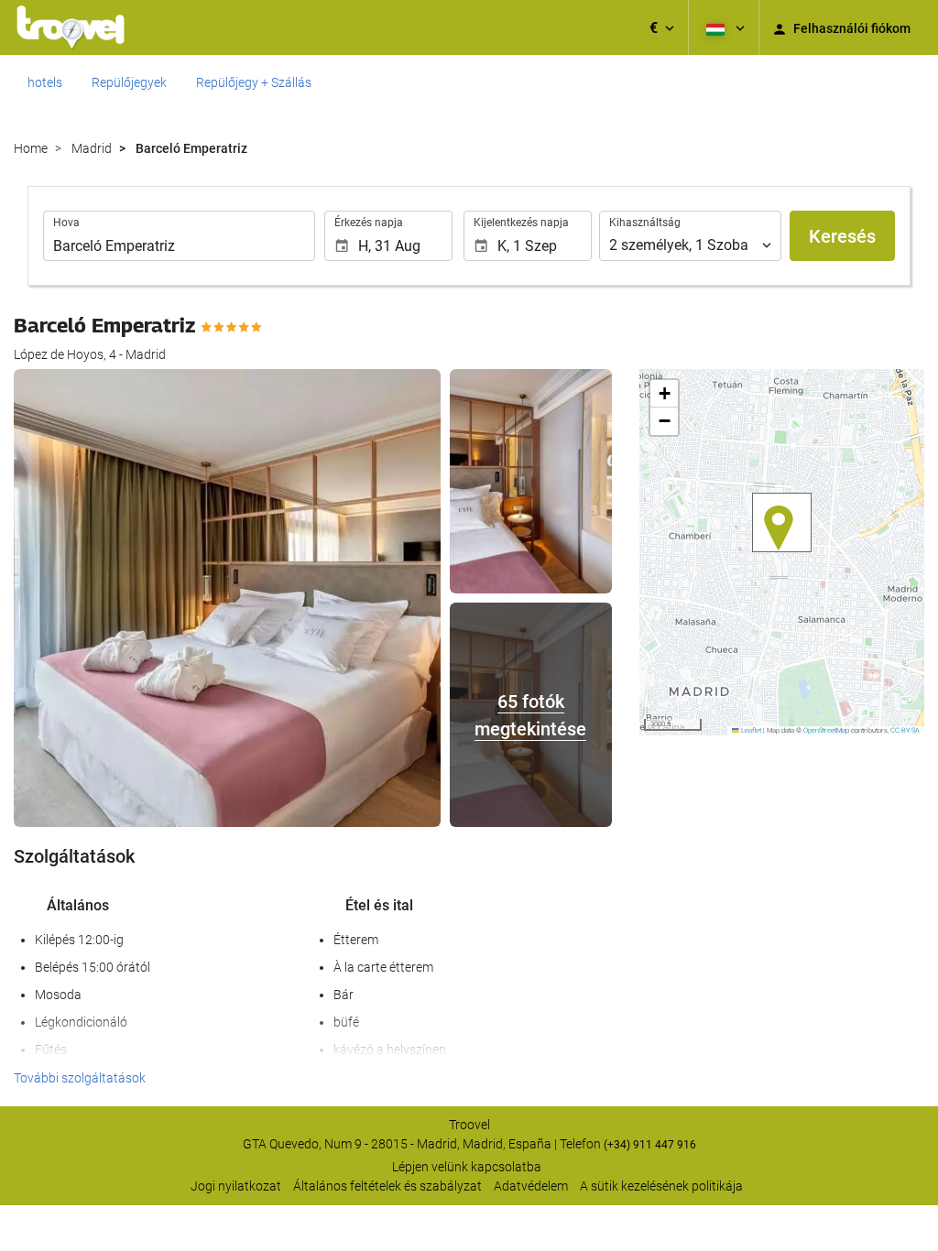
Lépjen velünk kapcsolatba (466, 1166)
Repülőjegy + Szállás (253, 82)
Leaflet (750, 730)
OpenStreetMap (826, 730)
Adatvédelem (531, 1186)
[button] (662, 27)
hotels (44, 82)
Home (31, 148)
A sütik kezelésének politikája (661, 1186)
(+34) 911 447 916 (650, 1144)
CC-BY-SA (905, 730)
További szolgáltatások (80, 1078)
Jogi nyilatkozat (236, 1186)
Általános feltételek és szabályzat (387, 1186)
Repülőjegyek (129, 82)
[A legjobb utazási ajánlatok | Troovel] (70, 27)
